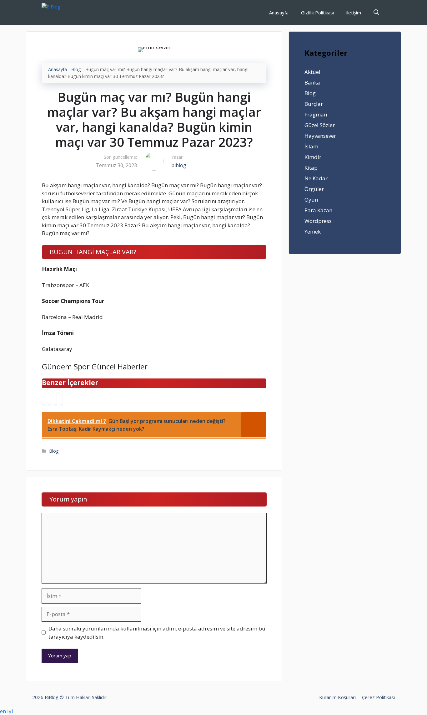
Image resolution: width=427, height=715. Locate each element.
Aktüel (312, 71)
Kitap (311, 167)
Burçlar (313, 103)
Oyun (311, 199)
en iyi (6, 711)
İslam (311, 146)
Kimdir (312, 157)
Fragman (315, 114)
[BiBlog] (60, 12)
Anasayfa (279, 12)
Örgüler (314, 189)
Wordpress (318, 220)
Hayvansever (320, 135)
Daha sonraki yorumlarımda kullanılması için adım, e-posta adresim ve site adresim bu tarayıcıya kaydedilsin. (156, 632)
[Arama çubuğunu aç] (376, 12)
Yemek (312, 231)
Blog (76, 69)
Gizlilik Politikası (317, 12)
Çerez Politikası (378, 697)
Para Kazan (318, 210)
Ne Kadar (316, 178)
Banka (312, 82)
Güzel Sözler (319, 125)
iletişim (353, 12)
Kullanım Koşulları (337, 697)
